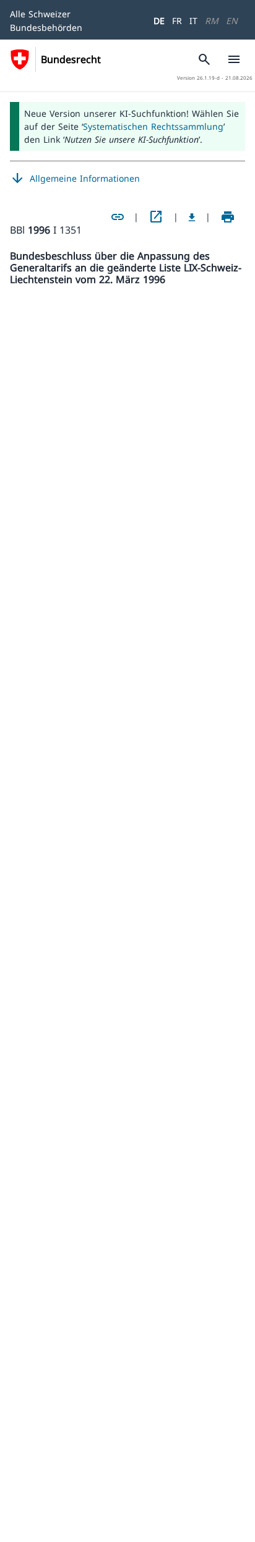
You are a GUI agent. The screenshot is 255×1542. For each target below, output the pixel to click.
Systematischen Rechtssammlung (153, 126)
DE (159, 21)
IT (193, 21)
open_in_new (156, 217)
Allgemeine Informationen (75, 178)
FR (177, 21)
